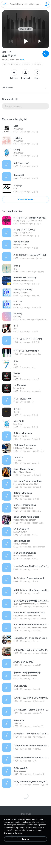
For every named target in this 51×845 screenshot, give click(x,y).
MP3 (5, 64)
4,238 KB (14, 64)
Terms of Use (25, 814)
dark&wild (37, 64)
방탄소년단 (26, 64)
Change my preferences (13, 833)
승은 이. (5, 59)
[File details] (25, 128)
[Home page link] (5, 4)
